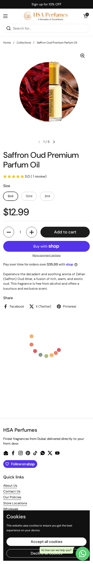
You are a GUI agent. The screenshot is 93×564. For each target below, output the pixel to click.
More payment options (46, 255)
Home (7, 42)
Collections (24, 42)
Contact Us (11, 491)
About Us (10, 485)
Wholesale (10, 509)
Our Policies (12, 497)
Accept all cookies (47, 541)
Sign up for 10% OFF (46, 4)
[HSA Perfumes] (45, 16)
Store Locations (15, 503)
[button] (85, 16)
